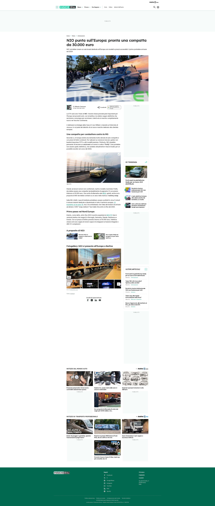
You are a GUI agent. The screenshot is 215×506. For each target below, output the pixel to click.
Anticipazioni (81, 35)
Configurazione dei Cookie (113, 498)
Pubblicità (141, 475)
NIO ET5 (109, 215)
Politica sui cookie (100, 498)
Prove (86, 7)
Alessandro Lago (74, 289)
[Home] (68, 7)
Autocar (72, 293)
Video (110, 7)
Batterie (133, 292)
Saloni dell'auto (119, 7)
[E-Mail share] (100, 300)
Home (68, 35)
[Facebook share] (88, 300)
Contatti (141, 478)
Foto (105, 7)
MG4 (104, 193)
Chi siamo (141, 472)
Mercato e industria (136, 299)
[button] (69, 284)
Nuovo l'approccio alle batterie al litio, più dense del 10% (136, 304)
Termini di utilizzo (126, 498)
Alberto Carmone (80, 106)
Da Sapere (95, 7)
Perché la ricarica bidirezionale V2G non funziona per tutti (135, 289)
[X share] (92, 300)
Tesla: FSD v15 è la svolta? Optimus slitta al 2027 (133, 282)
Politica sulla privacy (90, 498)
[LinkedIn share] (96, 300)
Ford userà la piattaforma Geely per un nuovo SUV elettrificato (135, 274)
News (79, 7)
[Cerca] (154, 7)
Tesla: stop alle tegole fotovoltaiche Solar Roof (133, 296)
